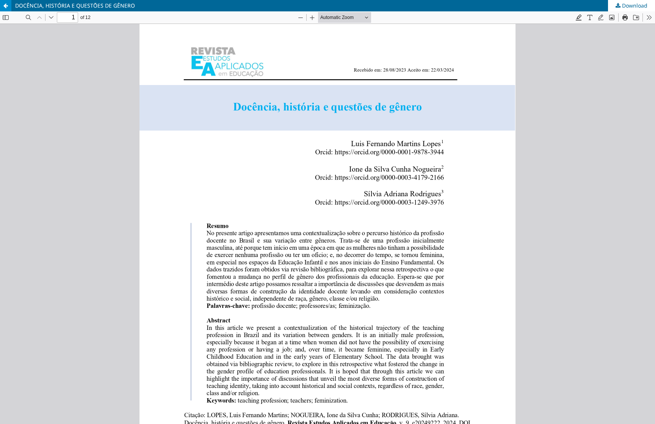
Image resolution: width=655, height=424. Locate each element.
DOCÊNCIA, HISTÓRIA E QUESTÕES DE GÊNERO (75, 5)
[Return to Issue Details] (5, 5)
